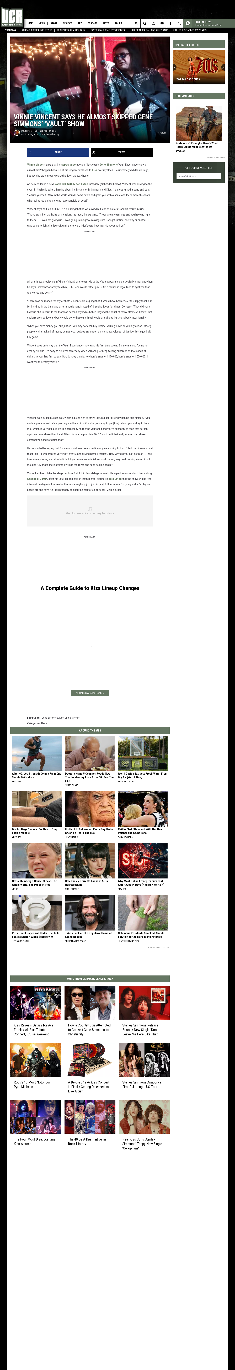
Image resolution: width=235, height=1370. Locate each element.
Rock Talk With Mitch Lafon (71, 184)
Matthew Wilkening (50, 134)
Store (53, 23)
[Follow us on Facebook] (170, 23)
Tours (118, 23)
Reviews (67, 23)
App (80, 23)
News (42, 23)
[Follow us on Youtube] (162, 23)
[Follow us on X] (179, 23)
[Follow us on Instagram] (153, 23)
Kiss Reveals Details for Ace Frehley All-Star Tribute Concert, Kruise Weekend (34, 1029)
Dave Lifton (26, 131)
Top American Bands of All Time (197, 79)
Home (30, 23)
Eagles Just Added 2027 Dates (190, 30)
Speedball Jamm (37, 478)
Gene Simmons (108, 164)
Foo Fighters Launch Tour (71, 30)
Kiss (94, 170)
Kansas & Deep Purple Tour (37, 30)
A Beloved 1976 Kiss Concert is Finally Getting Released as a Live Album (89, 1086)
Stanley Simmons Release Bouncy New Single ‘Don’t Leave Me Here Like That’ (140, 1029)
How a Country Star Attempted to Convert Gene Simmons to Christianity (89, 1029)
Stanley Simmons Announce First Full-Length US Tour (142, 1084)
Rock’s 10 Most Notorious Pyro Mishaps (32, 1084)
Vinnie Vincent (36, 164)
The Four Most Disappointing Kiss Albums (34, 1141)
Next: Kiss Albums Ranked (90, 693)
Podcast (92, 23)
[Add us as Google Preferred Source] (145, 23)
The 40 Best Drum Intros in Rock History (87, 1141)
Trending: (11, 30)
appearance (68, 164)
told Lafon (115, 478)
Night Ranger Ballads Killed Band (149, 30)
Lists (106, 23)
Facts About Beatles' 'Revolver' (108, 30)
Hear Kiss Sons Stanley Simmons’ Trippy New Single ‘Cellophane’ (142, 1143)
